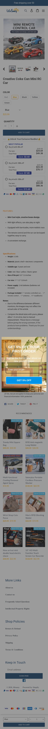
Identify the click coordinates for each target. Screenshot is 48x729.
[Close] (43, 340)
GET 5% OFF (24, 380)
